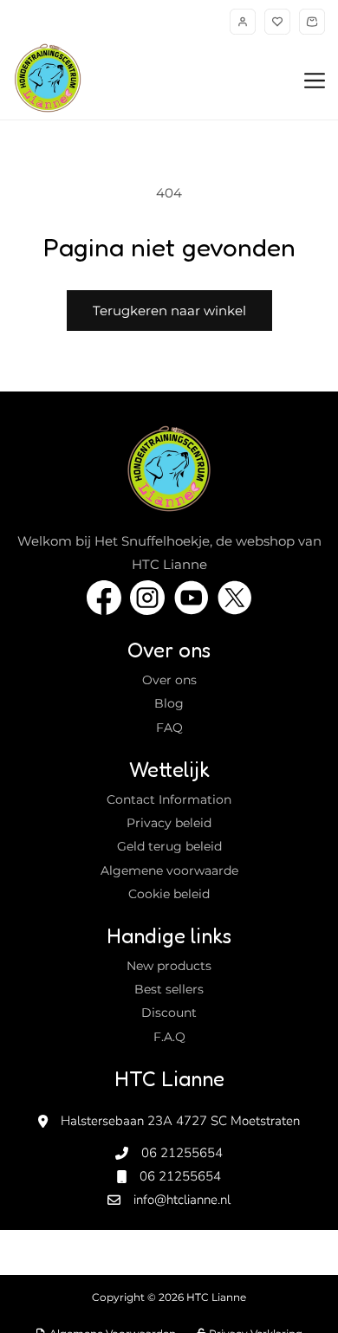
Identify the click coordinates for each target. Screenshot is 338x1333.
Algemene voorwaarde (169, 870)
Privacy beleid (169, 823)
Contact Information (169, 799)
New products (169, 966)
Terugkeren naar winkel (169, 310)
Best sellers (169, 989)
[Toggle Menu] (314, 81)
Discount (169, 1012)
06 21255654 (182, 1153)
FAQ (169, 727)
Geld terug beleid (169, 846)
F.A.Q (169, 1037)
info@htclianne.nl (182, 1199)
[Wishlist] (277, 22)
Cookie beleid (169, 894)
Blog (169, 703)
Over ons (169, 680)
